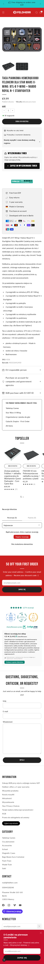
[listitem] (22, 4)
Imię (4, 701)
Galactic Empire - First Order (18, 421)
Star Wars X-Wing (13, 412)
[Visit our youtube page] (20, 905)
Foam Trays (6, 861)
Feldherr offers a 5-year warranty (15, 787)
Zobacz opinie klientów (14, 662)
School (5, 849)
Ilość (4, 106)
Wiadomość (8, 722)
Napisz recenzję (22, 537)
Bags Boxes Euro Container (13, 857)
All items (9, 426)
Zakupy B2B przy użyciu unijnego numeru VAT (21, 783)
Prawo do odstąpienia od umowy (15, 817)
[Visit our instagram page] (9, 905)
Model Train (7, 864)
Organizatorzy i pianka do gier (18, 417)
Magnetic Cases (8, 853)
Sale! (4, 868)
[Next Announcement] (40, 3)
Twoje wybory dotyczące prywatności (17, 810)
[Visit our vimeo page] (14, 905)
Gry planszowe (8, 841)
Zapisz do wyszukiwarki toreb (23, 165)
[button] (4, 960)
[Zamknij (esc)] (41, 933)
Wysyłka (19, 102)
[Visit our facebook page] (3, 905)
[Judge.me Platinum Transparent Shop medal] (22, 617)
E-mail (5, 711)
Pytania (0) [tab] (32, 518)
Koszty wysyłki (8, 794)
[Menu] (3, 12)
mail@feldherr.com (9, 882)
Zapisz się (22, 958)
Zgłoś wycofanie (11, 823)
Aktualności (7, 798)
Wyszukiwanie (8, 802)
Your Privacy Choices (10, 806)
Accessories (7, 845)
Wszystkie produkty (10, 791)
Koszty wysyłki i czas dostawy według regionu (19, 141)
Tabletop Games (12, 408)
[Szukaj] (36, 12)
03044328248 (8, 887)
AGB (4, 813)
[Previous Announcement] (3, 3)
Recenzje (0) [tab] (12, 518)
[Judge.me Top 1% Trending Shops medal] (33, 617)
